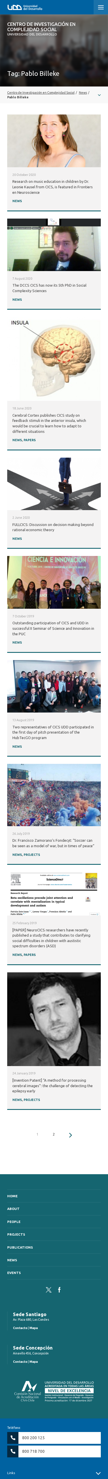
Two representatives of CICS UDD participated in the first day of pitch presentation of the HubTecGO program (53, 732)
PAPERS (30, 440)
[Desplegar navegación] (54, 95)
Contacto (20, 1328)
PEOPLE (13, 1222)
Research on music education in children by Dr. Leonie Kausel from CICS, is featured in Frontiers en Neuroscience (52, 186)
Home (12, 1196)
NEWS (17, 201)
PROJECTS (32, 854)
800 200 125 (33, 1437)
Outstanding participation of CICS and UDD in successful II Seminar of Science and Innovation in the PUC (53, 628)
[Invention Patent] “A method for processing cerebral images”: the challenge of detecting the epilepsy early (52, 1085)
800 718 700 (33, 1451)
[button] (101, 7)
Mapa (33, 1328)
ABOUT (13, 1209)
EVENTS (14, 1273)
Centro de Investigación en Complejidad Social (41, 29)
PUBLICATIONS (20, 1247)
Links (11, 1473)
